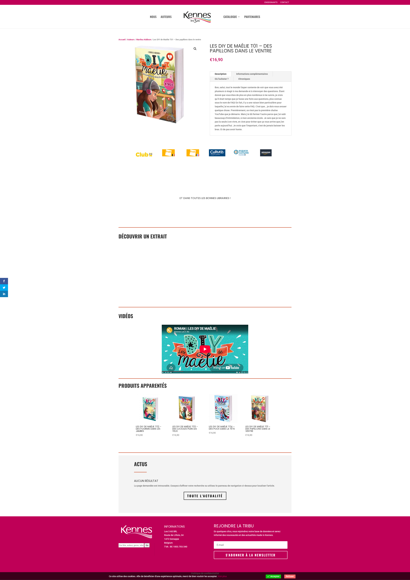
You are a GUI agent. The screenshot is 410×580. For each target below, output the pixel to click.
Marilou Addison (143, 39)
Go (147, 545)
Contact (284, 2)
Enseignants (270, 2)
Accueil (122, 39)
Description (220, 74)
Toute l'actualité (205, 495)
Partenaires (252, 17)
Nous (153, 17)
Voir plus (222, 576)
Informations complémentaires (252, 74)
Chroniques (244, 79)
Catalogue (230, 17)
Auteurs (166, 17)
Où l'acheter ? (222, 79)
